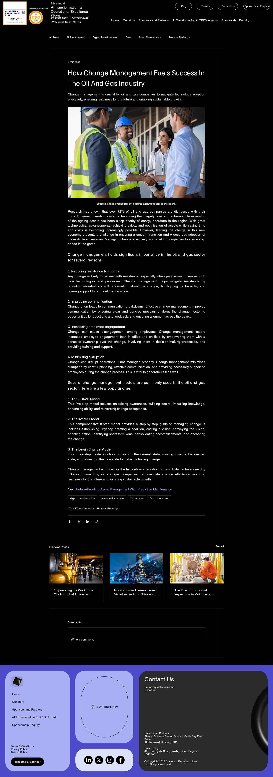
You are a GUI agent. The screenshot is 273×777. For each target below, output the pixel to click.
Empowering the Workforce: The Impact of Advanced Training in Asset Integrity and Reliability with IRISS (75, 592)
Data (128, 37)
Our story (18, 701)
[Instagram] (109, 760)
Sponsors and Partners (27, 709)
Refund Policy (19, 752)
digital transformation (82, 498)
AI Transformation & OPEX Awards (34, 717)
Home (16, 694)
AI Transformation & (66, 7)
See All (220, 546)
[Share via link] (97, 521)
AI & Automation (75, 37)
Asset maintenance (112, 498)
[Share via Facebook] (69, 521)
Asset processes (159, 498)
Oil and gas (136, 498)
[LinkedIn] (88, 760)
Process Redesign (179, 37)
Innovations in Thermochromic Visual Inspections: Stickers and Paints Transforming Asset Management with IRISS (136, 592)
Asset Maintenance (150, 37)
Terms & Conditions (22, 746)
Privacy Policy (19, 749)
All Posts (54, 37)
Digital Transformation (105, 37)
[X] (99, 760)
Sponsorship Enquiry (26, 725)
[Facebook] (120, 760)
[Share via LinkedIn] (88, 521)
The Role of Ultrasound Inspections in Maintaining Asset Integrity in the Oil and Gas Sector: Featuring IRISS (194, 592)
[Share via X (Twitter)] (78, 521)
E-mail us (149, 689)
